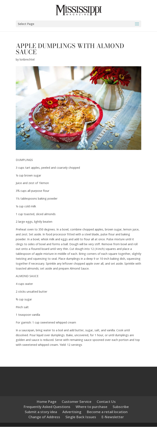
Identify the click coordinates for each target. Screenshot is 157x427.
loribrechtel (27, 59)
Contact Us (106, 401)
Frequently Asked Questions (47, 406)
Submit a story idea (41, 411)
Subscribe (121, 406)
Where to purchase (91, 406)
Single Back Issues (80, 417)
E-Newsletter (112, 417)
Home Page (46, 401)
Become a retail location (107, 411)
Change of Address (44, 417)
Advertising (71, 411)
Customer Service (76, 401)
